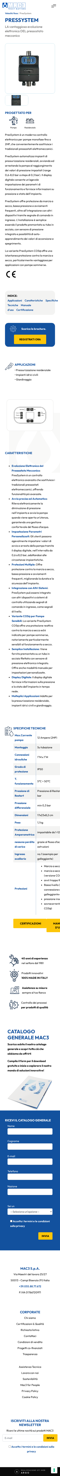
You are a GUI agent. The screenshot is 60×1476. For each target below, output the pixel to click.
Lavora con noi (30, 1373)
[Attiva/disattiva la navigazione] (54, 6)
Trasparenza (30, 1354)
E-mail (11, 1156)
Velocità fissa (11, 13)
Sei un (11, 1206)
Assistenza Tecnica (30, 1366)
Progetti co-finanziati (30, 1348)
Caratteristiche (34, 300)
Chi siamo (30, 1317)
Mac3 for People (30, 1385)
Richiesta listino (30, 1330)
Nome (11, 1126)
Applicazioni (15, 300)
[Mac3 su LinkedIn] (30, 1300)
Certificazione (24, 310)
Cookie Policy (30, 1397)
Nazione (12, 1186)
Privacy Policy (30, 1391)
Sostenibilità (30, 1379)
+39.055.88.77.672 (30, 1286)
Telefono (13, 1171)
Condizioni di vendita (30, 1342)
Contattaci (30, 1336)
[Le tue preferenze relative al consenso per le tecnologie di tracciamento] (54, 1470)
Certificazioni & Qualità (30, 1324)
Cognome (13, 1141)
